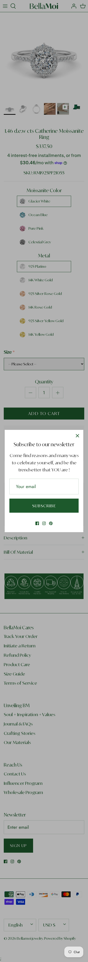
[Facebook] (37, 523)
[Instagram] (44, 523)
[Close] (77, 436)
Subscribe (44, 505)
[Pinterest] (51, 523)
